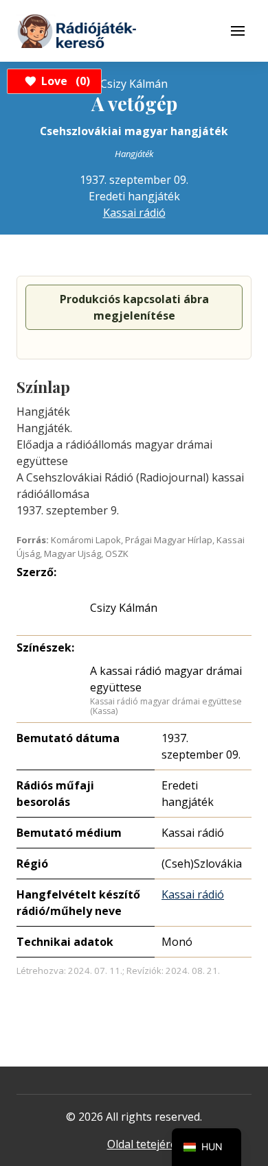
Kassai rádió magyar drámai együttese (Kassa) (166, 706)
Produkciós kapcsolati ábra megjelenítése (134, 307)
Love (63, 80)
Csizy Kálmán (123, 607)
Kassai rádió (134, 212)
